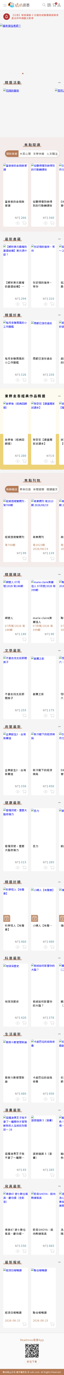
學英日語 (25, 489)
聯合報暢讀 (40, 1312)
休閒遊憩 (38, 489)
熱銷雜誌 (11, 489)
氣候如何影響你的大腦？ (42, 1003)
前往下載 (32, 1361)
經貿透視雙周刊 (14, 537)
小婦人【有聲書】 (44, 925)
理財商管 (11, 154)
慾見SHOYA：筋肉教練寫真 (43, 1232)
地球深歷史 (12, 1001)
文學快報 (38, 154)
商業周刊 (38, 537)
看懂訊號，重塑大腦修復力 (14, 848)
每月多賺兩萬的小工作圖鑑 (14, 360)
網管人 (9, 618)
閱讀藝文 (52, 489)
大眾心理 (25, 154)
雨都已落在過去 (42, 358)
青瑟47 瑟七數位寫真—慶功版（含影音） (15, 1233)
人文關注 (52, 154)
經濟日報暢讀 (13, 1312)
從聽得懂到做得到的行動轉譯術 (42, 203)
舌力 (35, 846)
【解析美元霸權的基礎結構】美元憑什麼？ (14, 286)
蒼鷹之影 (38, 694)
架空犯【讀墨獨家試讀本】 (42, 441)
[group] (32, 50)
